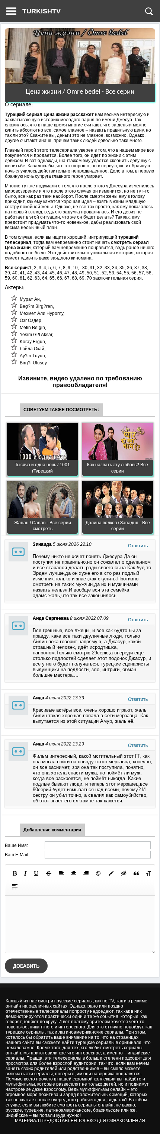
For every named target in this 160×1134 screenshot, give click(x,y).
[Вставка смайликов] (98, 873)
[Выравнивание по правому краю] (86, 873)
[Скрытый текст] (124, 873)
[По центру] (73, 873)
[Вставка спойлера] (15, 887)
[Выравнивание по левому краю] (61, 873)
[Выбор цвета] (111, 873)
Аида (38, 697)
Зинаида (42, 544)
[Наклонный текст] (25, 873)
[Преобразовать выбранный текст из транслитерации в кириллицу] (148, 873)
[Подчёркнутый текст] (36, 873)
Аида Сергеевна (51, 618)
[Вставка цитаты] (136, 873)
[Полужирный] (14, 873)
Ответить (138, 545)
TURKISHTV (41, 11)
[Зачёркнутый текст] (48, 873)
